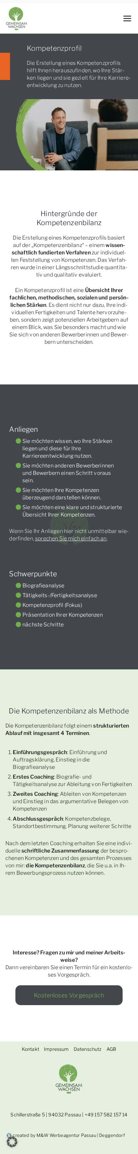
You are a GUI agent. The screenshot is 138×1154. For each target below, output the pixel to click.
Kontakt (30, 1049)
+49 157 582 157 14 (106, 1114)
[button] (12, 1142)
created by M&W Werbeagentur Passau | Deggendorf (68, 1135)
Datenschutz (88, 1049)
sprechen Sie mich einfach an (71, 538)
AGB (111, 1049)
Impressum (56, 1049)
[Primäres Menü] (127, 18)
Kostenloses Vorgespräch (69, 995)
